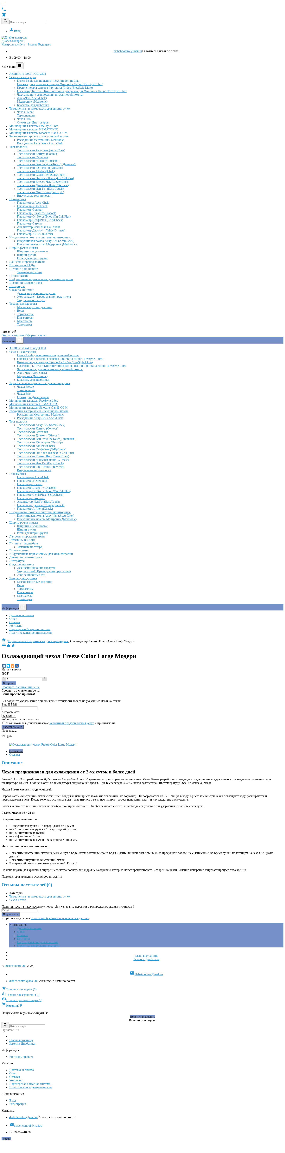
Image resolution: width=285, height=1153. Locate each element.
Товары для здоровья (23, 303)
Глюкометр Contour (29, 209)
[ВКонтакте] (4, 666)
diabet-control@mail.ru (128, 51)
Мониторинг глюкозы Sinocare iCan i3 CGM (38, 133)
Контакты (15, 625)
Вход (15, 31)
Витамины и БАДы (22, 265)
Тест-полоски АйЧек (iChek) (36, 171)
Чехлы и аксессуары (22, 77)
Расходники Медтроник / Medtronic (40, 139)
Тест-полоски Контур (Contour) (37, 153)
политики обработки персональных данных (60, 918)
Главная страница (146, 955)
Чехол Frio (24, 119)
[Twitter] (8, 666)
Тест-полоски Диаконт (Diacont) (38, 160)
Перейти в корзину (142, 1016)
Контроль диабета (21, 1056)
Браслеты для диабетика (33, 105)
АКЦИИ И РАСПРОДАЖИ (27, 73)
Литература (17, 286)
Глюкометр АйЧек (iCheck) (35, 234)
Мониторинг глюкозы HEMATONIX (33, 129)
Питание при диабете (23, 268)
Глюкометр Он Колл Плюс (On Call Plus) (44, 216)
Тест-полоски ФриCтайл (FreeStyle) (40, 192)
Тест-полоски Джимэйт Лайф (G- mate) (43, 185)
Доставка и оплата (21, 615)
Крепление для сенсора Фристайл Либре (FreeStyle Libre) (55, 87)
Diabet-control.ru (15, 965)
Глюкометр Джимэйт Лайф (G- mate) (41, 230)
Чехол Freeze (25, 112)
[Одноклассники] (12, 666)
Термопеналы (26, 115)
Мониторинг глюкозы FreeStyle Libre (33, 126)
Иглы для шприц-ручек (32, 258)
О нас (13, 618)
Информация (18, 924)
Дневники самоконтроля (25, 282)
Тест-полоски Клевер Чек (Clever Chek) (43, 181)
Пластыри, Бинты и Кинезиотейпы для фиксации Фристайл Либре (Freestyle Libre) (72, 91)
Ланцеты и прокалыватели (27, 261)
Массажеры (24, 321)
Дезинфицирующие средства (36, 293)
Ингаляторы (25, 317)
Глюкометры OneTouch (32, 206)
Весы (20, 310)
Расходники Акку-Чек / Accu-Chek (40, 143)
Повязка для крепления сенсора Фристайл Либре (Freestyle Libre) (60, 84)
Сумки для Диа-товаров (33, 122)
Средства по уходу (21, 289)
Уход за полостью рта (31, 300)
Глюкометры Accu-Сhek (33, 202)
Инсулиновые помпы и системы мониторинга (40, 237)
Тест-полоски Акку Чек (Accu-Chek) (41, 150)
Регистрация (17, 1104)
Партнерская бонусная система (29, 629)
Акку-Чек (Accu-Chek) (32, 98)
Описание (16, 751)
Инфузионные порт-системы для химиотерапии (41, 279)
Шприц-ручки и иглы (23, 247)
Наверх (6, 1138)
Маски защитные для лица (34, 307)
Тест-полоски (18, 146)
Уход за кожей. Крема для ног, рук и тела (44, 296)
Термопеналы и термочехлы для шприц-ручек (39, 108)
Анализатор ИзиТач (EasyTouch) (38, 227)
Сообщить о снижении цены (21, 687)
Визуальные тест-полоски (34, 195)
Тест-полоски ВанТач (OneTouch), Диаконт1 (46, 164)
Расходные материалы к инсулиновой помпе (38, 136)
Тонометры (24, 324)
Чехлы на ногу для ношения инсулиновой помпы (50, 94)
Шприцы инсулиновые (32, 251)
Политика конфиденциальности (30, 632)
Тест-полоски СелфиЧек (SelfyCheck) (41, 174)
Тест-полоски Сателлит (32, 157)
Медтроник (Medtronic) (32, 101)
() (19, 989)
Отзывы (14, 622)
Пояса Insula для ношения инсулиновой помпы (48, 80)
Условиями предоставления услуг (71, 723)
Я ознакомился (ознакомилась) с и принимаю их (60, 723)
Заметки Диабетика (146, 959)
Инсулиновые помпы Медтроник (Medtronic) (47, 244)
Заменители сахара (29, 272)
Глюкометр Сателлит (31, 223)
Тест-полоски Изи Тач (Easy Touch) (40, 188)
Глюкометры (17, 199)
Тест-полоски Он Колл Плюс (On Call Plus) (45, 178)
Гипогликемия (18, 275)
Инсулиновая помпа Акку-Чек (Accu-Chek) (45, 241)
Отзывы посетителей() (27, 884)
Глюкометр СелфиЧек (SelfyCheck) (40, 220)
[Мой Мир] (17, 666)
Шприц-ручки (26, 254)
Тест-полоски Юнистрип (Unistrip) (40, 167)
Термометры (25, 314)
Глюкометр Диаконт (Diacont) (36, 213)
